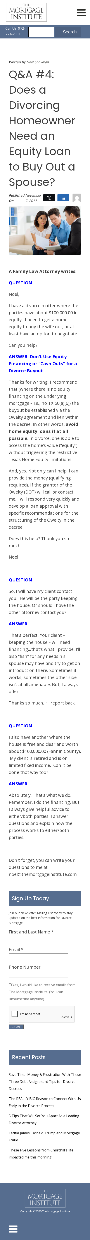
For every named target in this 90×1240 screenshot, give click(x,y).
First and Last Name (31, 932)
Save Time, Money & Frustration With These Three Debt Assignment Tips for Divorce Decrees (45, 1081)
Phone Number (25, 967)
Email (16, 949)
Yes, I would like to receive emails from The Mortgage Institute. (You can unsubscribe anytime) (42, 991)
